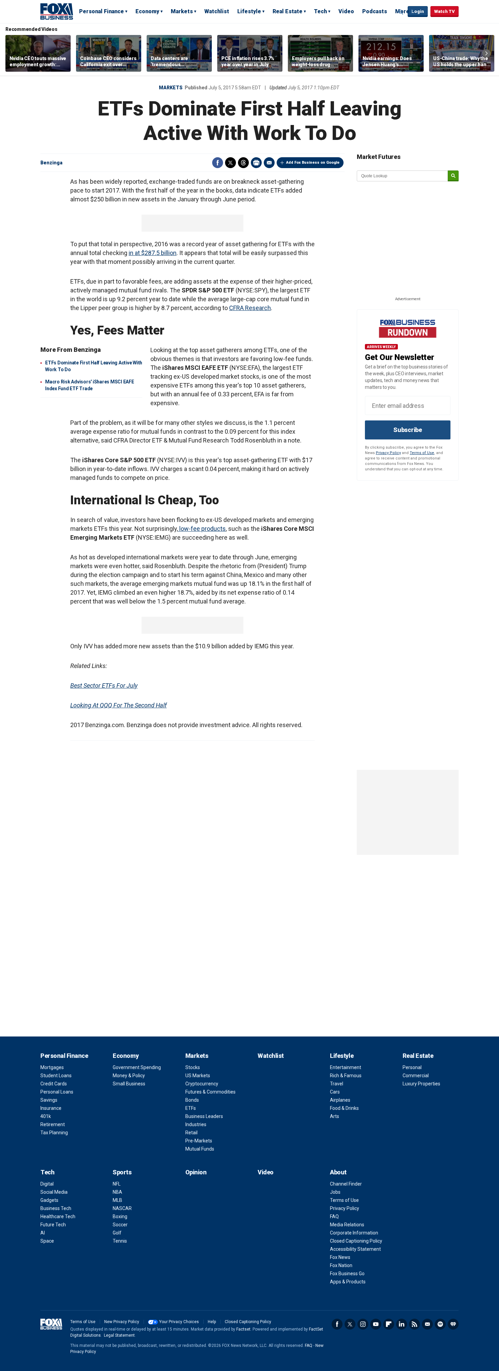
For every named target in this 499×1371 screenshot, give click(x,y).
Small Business (129, 1083)
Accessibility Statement (355, 1249)
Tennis (120, 1241)
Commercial (416, 1075)
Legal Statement (119, 1335)
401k (45, 1116)
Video (346, 11)
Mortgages (52, 1067)
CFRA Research (250, 307)
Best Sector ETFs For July (103, 685)
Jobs (335, 1192)
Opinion (196, 1172)
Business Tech (55, 1208)
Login (417, 11)
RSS (414, 1324)
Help (212, 1321)
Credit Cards (53, 1083)
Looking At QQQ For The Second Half (118, 705)
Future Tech (53, 1224)
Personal (412, 1067)
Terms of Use (422, 453)
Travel (336, 1083)
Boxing (120, 1216)
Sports (122, 1172)
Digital (47, 1184)
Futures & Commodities (210, 1092)
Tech (320, 11)
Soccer (120, 1224)
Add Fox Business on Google (312, 162)
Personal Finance (101, 11)
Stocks (192, 1067)
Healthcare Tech (57, 1216)
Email (269, 162)
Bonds (192, 1100)
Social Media (54, 1192)
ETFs (190, 1108)
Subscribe (407, 429)
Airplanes (340, 1100)
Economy (147, 11)
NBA (117, 1192)
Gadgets (49, 1200)
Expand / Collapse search (401, 12)
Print (256, 162)
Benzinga (51, 162)
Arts (334, 1116)
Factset (243, 1329)
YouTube (375, 1324)
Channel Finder (346, 1184)
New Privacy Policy (121, 1321)
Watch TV (444, 11)
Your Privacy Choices (179, 1321)
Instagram (362, 1324)
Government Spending (137, 1067)
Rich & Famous (346, 1075)
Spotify (440, 1324)
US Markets (197, 1075)
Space (47, 1241)
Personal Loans (56, 1092)
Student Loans (56, 1075)
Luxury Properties (421, 1083)
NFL (117, 1184)
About (338, 1172)
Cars (335, 1092)
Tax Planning (54, 1132)
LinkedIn (401, 1324)
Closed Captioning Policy (356, 1241)
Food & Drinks (344, 1108)
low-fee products (202, 528)
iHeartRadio (453, 1324)
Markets (182, 11)
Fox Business (56, 11)
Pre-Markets (198, 1140)
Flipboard (388, 1324)
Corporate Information (354, 1232)
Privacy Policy (388, 453)
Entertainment (345, 1067)
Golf (117, 1232)
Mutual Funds (199, 1149)
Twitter (230, 162)
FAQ (334, 1216)
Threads (243, 162)
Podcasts (374, 11)
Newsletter (427, 1324)
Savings (48, 1100)
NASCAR (122, 1208)
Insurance (50, 1108)
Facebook (217, 162)
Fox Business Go (347, 1273)
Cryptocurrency (201, 1083)
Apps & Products (348, 1281)
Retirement (52, 1124)
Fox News (340, 1257)
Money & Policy (129, 1075)
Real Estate (287, 11)
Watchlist (216, 11)
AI (42, 1232)
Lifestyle (249, 11)
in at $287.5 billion (153, 252)
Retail (191, 1132)
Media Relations (347, 1224)
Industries (195, 1124)
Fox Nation (341, 1265)
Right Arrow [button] (486, 53)
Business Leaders (204, 1116)
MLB (117, 1200)
